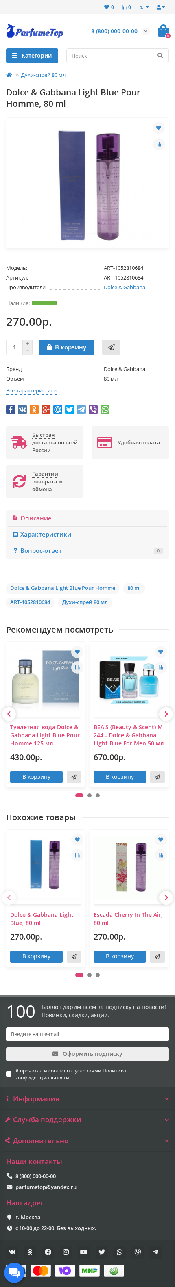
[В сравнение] (159, 144)
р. (141, 7)
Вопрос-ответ (90, 550)
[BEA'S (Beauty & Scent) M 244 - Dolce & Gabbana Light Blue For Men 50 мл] (129, 680)
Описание (36, 518)
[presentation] (9, 714)
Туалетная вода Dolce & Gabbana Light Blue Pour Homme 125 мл (45, 735)
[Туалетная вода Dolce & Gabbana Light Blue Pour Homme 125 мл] (45, 680)
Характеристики (45, 534)
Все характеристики (31, 390)
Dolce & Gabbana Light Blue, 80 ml (42, 919)
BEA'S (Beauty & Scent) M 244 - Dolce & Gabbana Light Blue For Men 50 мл (129, 735)
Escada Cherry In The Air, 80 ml (128, 919)
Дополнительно (40, 1140)
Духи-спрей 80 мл (43, 74)
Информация (36, 1099)
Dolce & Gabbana (124, 287)
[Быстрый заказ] (111, 347)
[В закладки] (159, 128)
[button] (79, 795)
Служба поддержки (47, 1119)
